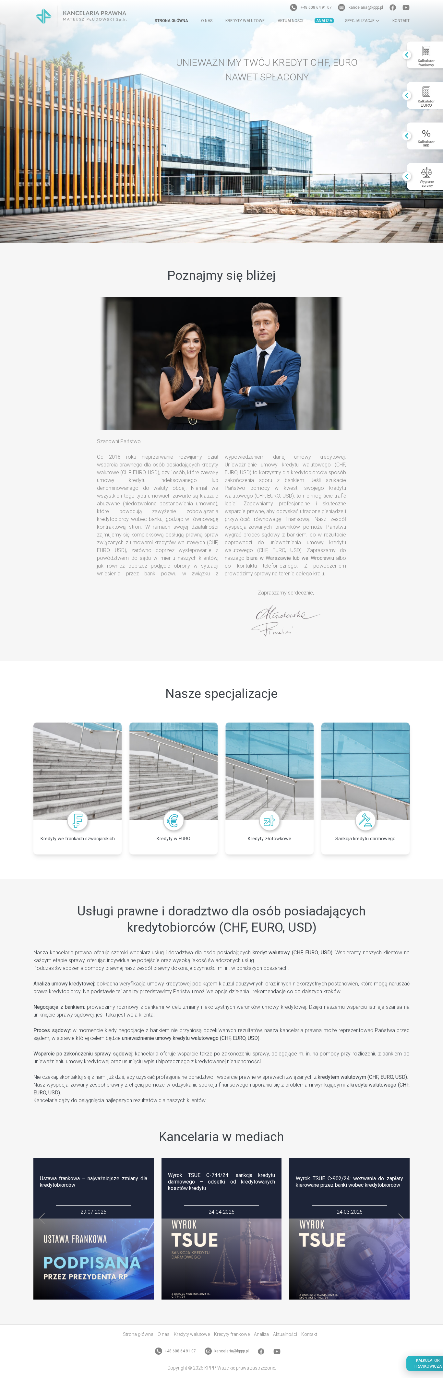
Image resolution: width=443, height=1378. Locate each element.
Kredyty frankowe (232, 1334)
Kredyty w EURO (173, 839)
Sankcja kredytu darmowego (365, 839)
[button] (42, 1218)
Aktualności (290, 20)
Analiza (324, 20)
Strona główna (171, 20)
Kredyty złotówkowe (269, 839)
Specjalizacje (360, 20)
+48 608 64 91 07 (316, 7)
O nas (206, 20)
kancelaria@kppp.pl (366, 7)
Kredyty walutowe (245, 20)
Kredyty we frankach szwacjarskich (78, 839)
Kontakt (401, 20)
